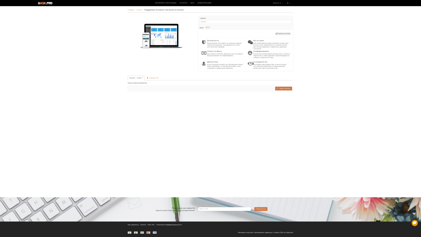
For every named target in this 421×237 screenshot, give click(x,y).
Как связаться (133, 224)
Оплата (143, 224)
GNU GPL (151, 224)
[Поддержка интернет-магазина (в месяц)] (161, 37)
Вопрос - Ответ (136, 78)
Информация (204, 3)
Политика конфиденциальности (169, 224)
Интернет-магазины (165, 3)
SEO (192, 3)
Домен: (203, 18)
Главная (131, 10)
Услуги (183, 3)
